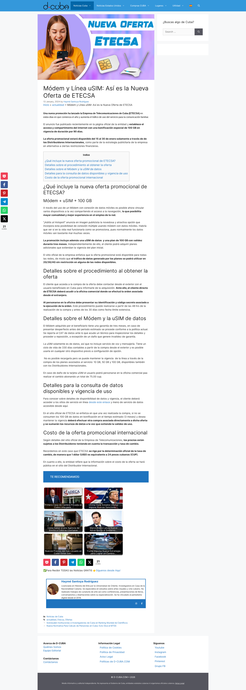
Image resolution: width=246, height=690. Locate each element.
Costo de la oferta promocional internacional (74, 177)
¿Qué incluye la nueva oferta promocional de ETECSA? (80, 161)
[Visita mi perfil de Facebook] (141, 603)
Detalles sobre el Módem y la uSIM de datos (73, 169)
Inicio (46, 104)
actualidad (58, 104)
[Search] (199, 31)
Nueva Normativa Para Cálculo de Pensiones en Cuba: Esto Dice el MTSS (81, 626)
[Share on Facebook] (55, 562)
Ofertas (68, 619)
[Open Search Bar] (199, 5)
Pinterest (160, 661)
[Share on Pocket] (46, 562)
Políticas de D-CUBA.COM (115, 661)
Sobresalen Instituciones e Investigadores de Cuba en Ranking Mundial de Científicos (87, 623)
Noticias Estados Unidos (109, 5)
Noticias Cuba (80, 5)
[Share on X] (89, 562)
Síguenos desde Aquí (108, 570)
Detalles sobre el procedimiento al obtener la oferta (78, 165)
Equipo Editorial (52, 650)
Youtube (159, 647)
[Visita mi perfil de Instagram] (136, 603)
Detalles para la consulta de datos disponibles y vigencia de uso (86, 173)
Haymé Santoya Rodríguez (79, 581)
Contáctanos (50, 662)
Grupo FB (160, 666)
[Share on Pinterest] (63, 562)
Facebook (160, 657)
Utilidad (176, 5)
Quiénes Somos (52, 647)
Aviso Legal (106, 657)
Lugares (159, 5)
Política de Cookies (111, 647)
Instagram (160, 652)
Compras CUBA (138, 5)
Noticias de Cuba (55, 616)
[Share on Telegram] (72, 562)
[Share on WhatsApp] (81, 562)
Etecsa (61, 619)
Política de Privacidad (112, 652)
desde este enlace (99, 402)
